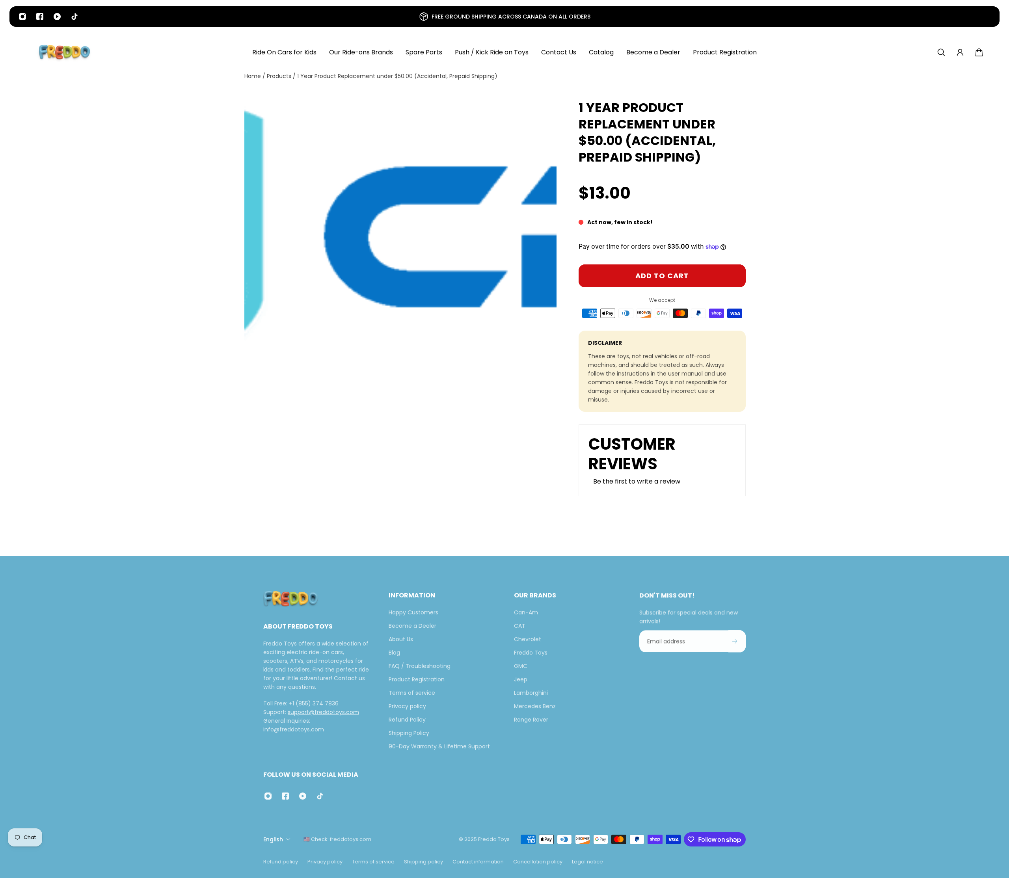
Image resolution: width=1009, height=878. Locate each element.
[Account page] (960, 52)
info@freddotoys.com (293, 729)
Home (253, 76)
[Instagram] (22, 16)
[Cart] (979, 52)
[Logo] (64, 52)
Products (280, 76)
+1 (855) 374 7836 (314, 703)
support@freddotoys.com (323, 712)
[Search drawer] (941, 52)
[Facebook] (39, 16)
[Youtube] (57, 16)
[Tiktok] (74, 16)
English (273, 839)
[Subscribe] (735, 641)
